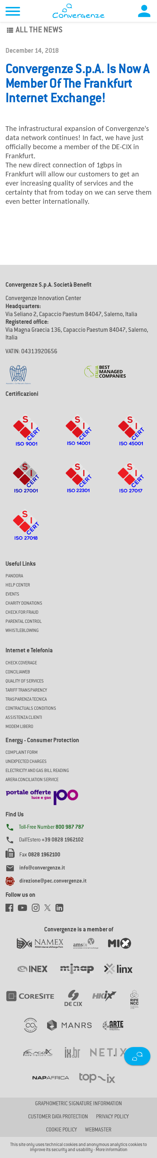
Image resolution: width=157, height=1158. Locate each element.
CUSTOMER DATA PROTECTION (58, 1117)
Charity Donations (23, 603)
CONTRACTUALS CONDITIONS (30, 709)
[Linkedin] (61, 909)
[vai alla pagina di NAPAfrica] (55, 1085)
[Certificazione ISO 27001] (26, 484)
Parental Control (23, 622)
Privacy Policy (112, 1117)
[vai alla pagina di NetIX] (113, 1060)
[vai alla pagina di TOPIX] (102, 1085)
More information (111, 1150)
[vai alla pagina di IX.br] (77, 1060)
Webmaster (98, 1130)
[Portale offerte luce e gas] (41, 795)
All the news (33, 30)
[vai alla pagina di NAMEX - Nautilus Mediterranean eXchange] (45, 950)
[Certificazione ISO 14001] (78, 437)
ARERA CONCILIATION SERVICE (31, 780)
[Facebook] (11, 909)
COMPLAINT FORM (21, 753)
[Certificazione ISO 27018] (26, 531)
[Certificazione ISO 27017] (131, 484)
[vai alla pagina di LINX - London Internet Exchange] (123, 976)
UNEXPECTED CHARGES (26, 762)
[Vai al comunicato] (105, 367)
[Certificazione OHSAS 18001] (131, 437)
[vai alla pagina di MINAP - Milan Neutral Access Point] (82, 976)
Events (12, 594)
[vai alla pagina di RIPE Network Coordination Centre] (138, 1003)
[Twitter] (49, 909)
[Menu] (13, 12)
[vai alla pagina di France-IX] (43, 1060)
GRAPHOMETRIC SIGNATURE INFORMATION (78, 1104)
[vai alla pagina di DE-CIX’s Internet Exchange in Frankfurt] (78, 1003)
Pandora (14, 576)
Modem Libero (19, 727)
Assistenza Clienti (23, 718)
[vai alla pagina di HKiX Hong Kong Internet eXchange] (109, 1003)
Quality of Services (24, 681)
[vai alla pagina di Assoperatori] (117, 1032)
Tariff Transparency (26, 690)
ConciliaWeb (17, 672)
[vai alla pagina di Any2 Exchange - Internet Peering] (35, 1003)
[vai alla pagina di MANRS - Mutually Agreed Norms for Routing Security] (74, 1032)
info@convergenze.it (42, 868)
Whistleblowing (22, 631)
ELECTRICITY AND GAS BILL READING (37, 771)
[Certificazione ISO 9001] (26, 437)
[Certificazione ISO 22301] (78, 484)
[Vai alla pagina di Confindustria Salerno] (18, 371)
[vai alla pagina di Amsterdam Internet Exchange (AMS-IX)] (90, 950)
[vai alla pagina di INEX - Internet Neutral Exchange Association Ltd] (37, 976)
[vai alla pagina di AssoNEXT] (35, 1032)
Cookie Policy (61, 1130)
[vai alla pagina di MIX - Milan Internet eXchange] (124, 950)
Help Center (17, 585)
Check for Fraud (21, 612)
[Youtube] (25, 909)
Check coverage (21, 663)
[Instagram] (38, 909)
